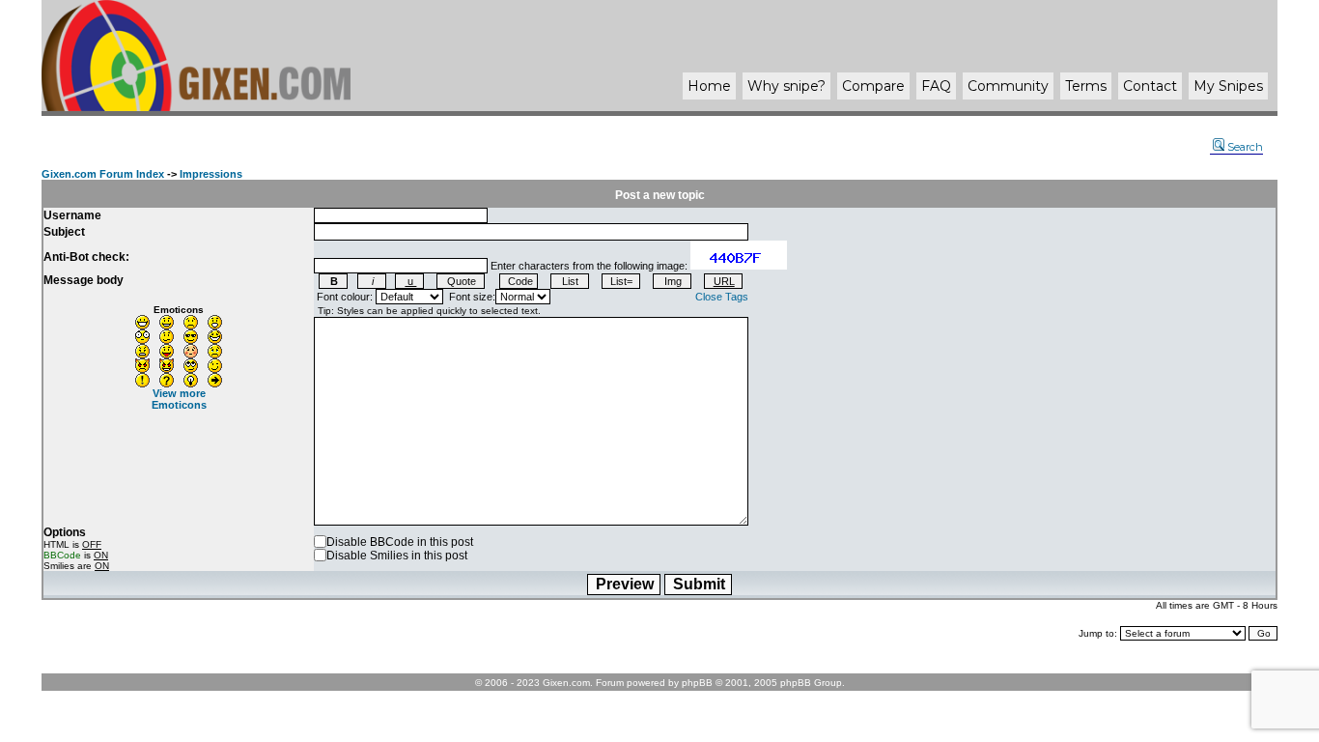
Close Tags (721, 296)
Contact (1150, 86)
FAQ (936, 86)
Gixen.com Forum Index (103, 174)
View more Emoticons (179, 399)
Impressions (211, 174)
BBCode (62, 555)
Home (709, 86)
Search (1245, 147)
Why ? (786, 86)
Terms (1086, 86)
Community (1008, 86)
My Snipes (1228, 86)
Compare (873, 86)
